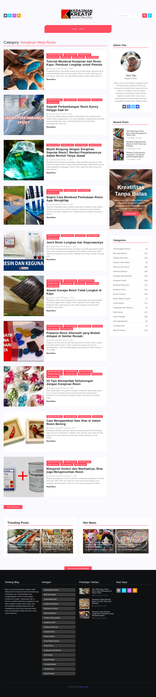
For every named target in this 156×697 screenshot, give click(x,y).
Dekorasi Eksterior (71, 371)
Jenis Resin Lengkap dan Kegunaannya (74, 242)
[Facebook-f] (10, 15)
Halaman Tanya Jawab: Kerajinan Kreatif (129, 545)
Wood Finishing (92, 57)
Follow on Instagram (78, 569)
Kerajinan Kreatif (70, 54)
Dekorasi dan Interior (55, 54)
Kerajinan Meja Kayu (55, 190)
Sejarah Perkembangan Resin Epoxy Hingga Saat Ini (72, 108)
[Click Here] (150, 15)
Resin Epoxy (66, 57)
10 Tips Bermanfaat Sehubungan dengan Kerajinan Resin (69, 382)
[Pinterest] (19, 15)
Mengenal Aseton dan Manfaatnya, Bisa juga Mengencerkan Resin (74, 470)
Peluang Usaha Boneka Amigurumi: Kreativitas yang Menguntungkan (135, 155)
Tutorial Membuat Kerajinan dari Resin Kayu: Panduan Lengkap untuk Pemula (74, 63)
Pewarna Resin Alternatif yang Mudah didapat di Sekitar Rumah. (73, 334)
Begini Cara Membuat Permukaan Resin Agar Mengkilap (74, 199)
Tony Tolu (131, 75)
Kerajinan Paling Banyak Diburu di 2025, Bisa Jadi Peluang (136, 144)
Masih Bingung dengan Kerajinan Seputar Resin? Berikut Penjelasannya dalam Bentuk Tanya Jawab (73, 152)
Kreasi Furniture (53, 57)
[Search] (144, 15)
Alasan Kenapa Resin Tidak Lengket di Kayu (74, 292)
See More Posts (13, 507)
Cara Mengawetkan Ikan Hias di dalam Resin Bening (73, 422)
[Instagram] (14, 15)
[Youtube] (5, 15)
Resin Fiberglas (78, 57)
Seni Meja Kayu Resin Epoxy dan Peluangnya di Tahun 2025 (136, 133)
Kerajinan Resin (84, 54)
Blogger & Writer (131, 78)
